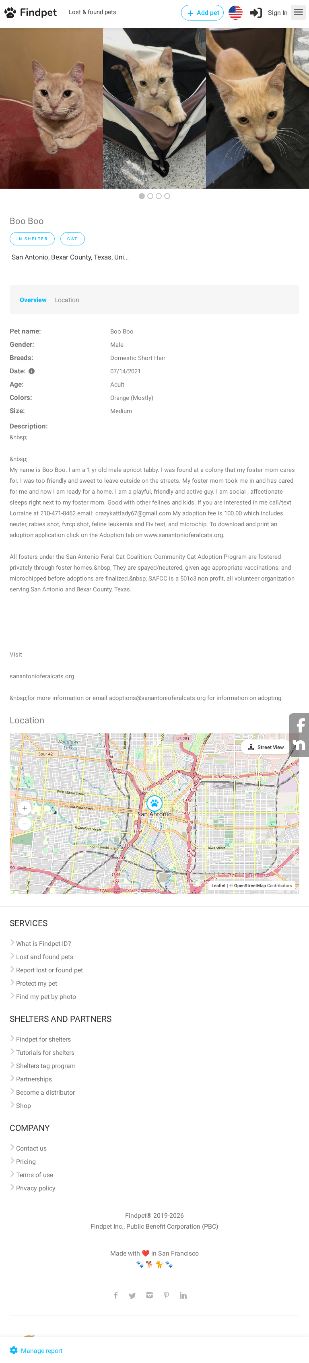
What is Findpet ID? (43, 943)
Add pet (207, 12)
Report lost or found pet (49, 970)
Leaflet (219, 885)
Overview (33, 300)
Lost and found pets (44, 957)
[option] (51, 108)
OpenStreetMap (250, 885)
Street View (271, 747)
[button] (148, 795)
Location (66, 300)
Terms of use (34, 1175)
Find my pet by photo (46, 997)
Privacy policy (36, 1188)
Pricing (26, 1161)
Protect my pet (36, 983)
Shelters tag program (46, 1066)
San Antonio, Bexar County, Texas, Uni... (70, 257)
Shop (23, 1106)
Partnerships (34, 1079)
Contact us (31, 1148)
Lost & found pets (92, 12)
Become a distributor (45, 1092)
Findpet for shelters (43, 1039)
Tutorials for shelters (45, 1052)
